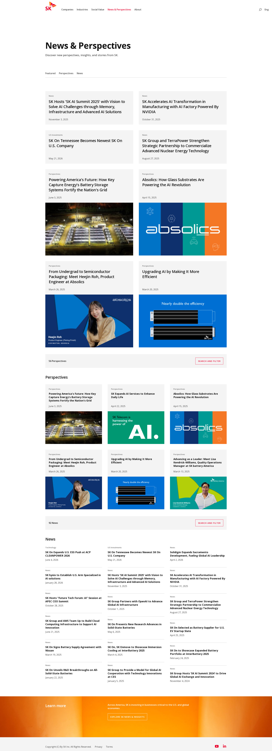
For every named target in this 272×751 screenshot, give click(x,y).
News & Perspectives (119, 9)
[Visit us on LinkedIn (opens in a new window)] (224, 747)
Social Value (97, 9)
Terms (109, 746)
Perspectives (66, 73)
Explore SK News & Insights (127, 716)
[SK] (50, 9)
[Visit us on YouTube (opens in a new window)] (217, 747)
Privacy (98, 746)
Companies (67, 9)
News (80, 73)
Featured (50, 73)
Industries (82, 9)
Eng (267, 9)
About (137, 9)
